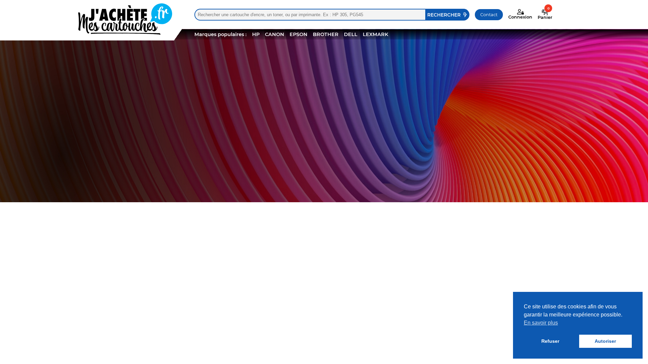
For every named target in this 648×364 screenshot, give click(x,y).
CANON (274, 34)
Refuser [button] (550, 341)
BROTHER (326, 34)
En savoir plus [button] (541, 323)
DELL (350, 34)
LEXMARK (375, 34)
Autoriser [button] (605, 341)
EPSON (298, 34)
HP (256, 34)
